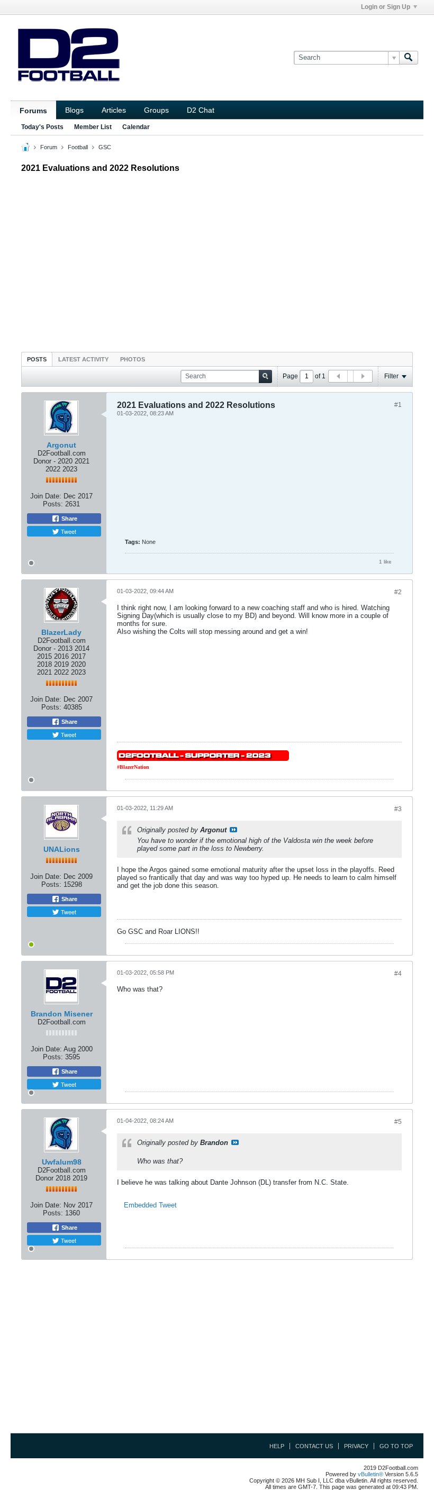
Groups (156, 110)
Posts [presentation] (37, 359)
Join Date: (45, 496)
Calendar (136, 127)
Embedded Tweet (150, 1205)
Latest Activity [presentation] (83, 359)
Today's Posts (42, 127)
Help (276, 1446)
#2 (398, 592)
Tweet (67, 531)
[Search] (408, 58)
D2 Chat (200, 110)
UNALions (61, 849)
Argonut (61, 445)
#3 (398, 809)
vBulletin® (370, 1474)
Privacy (356, 1446)
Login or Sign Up (385, 7)
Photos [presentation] (132, 359)
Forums (33, 110)
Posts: (53, 504)
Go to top (396, 1446)
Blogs (74, 110)
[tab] (36, 359)
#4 (398, 973)
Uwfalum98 (62, 1162)
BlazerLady (61, 632)
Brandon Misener (62, 1014)
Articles (114, 110)
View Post (233, 829)
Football (78, 147)
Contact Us (314, 1446)
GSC (104, 147)
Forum (48, 147)
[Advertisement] (217, 260)
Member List (93, 127)
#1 (398, 404)
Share (68, 518)
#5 (398, 1121)
